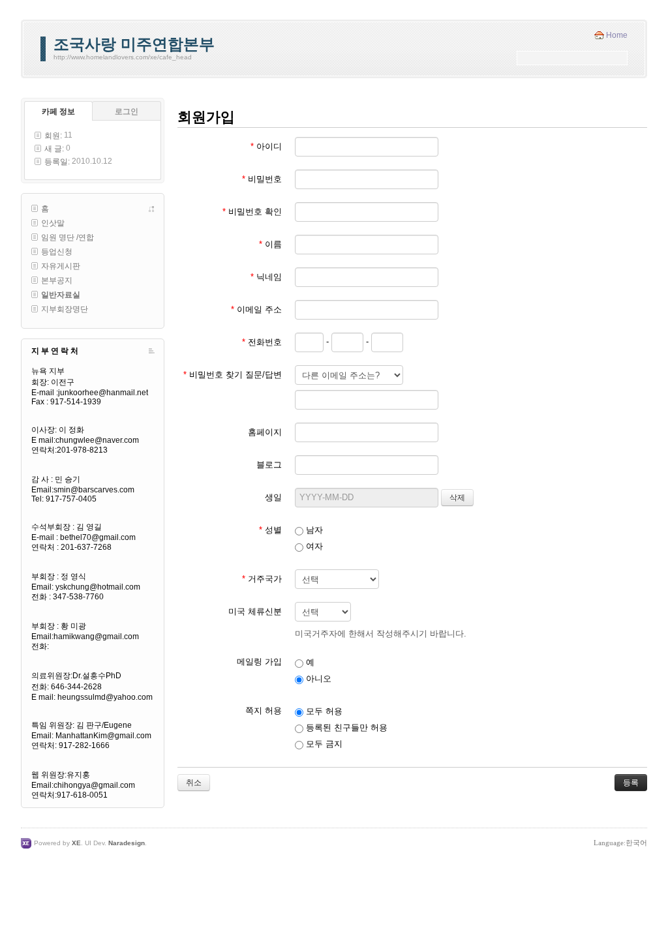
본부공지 (56, 280)
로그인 (126, 111)
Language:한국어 (620, 843)
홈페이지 (265, 432)
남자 (313, 530)
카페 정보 (58, 111)
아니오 (317, 678)
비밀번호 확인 (252, 212)
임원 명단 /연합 (67, 237)
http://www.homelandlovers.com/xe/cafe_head (122, 57)
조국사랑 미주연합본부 (134, 44)
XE (76, 843)
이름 (270, 244)
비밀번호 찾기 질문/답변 (232, 375)
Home (617, 35)
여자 (313, 546)
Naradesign (126, 843)
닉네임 (266, 277)
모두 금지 (322, 744)
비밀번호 (262, 179)
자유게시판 (60, 266)
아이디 (266, 146)
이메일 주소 (256, 309)
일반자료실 (60, 294)
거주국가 (262, 579)
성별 (270, 530)
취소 (194, 782)
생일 (273, 497)
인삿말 (53, 223)
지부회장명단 (64, 309)
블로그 (269, 465)
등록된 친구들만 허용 (345, 727)
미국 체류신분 (255, 611)
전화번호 (262, 342)
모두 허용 (322, 711)
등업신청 (56, 251)
